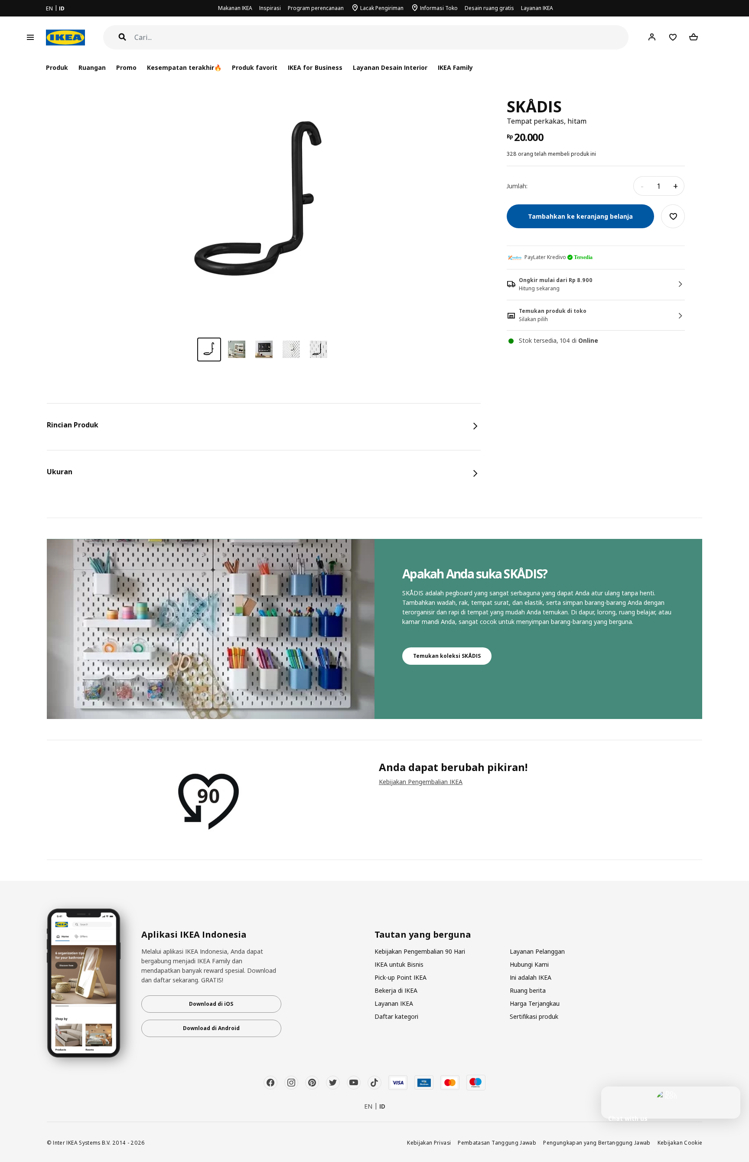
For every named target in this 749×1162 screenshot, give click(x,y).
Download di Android (211, 1028)
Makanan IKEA (235, 8)
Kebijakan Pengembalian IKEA (420, 782)
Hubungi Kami (529, 964)
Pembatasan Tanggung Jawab (497, 1142)
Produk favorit (254, 67)
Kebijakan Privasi (429, 1142)
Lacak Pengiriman (382, 8)
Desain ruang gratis (489, 8)
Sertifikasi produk (534, 1016)
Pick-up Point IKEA (400, 977)
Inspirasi (270, 8)
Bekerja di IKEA (395, 990)
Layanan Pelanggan (537, 951)
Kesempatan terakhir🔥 (184, 67)
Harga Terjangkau (535, 1003)
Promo (126, 67)
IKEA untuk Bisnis (398, 964)
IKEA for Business (315, 67)
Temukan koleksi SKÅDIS (447, 656)
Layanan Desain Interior (390, 67)
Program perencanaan (316, 8)
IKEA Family (455, 67)
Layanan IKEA (537, 8)
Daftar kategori (396, 1016)
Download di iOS (211, 1004)
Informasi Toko (439, 8)
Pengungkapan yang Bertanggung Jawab (597, 1142)
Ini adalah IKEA (530, 977)
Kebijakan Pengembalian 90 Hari (419, 951)
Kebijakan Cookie (680, 1142)
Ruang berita (528, 990)
